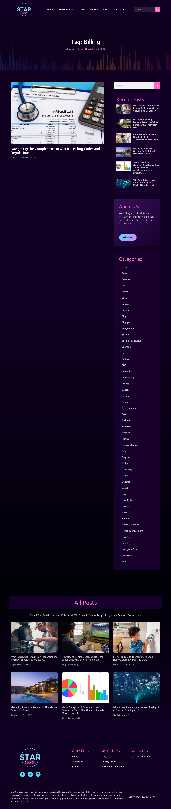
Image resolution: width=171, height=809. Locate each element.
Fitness (125, 438)
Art (123, 285)
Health (125, 506)
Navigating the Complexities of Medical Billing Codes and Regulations (55, 150)
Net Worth (118, 9)
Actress (125, 273)
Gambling (127, 469)
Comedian (127, 371)
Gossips (125, 487)
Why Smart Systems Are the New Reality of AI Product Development (145, 182)
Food (124, 451)
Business (126, 334)
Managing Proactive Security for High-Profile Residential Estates (145, 151)
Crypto (125, 383)
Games (125, 475)
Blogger (126, 322)
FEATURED (127, 426)
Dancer (125, 389)
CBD (124, 365)
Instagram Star (130, 549)
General (126, 481)
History (126, 512)
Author (125, 291)
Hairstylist (127, 500)
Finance (126, 432)
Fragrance (127, 457)
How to (126, 536)
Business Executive (131, 340)
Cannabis (126, 346)
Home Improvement (132, 530)
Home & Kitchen (130, 524)
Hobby (125, 518)
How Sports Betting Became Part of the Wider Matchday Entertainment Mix (145, 123)
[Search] (157, 9)
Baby (124, 297)
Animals (126, 279)
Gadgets (126, 463)
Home (50, 9)
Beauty (125, 310)
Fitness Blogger (130, 444)
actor (124, 267)
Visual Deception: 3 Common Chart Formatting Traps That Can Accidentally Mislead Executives (146, 167)
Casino (125, 359)
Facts (124, 414)
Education (127, 402)
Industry (126, 543)
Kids (124, 561)
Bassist (125, 303)
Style (105, 9)
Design (125, 395)
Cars (124, 352)
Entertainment (66, 9)
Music (81, 9)
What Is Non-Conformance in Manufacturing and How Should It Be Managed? (146, 108)
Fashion (94, 9)
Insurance (127, 555)
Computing (128, 377)
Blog (124, 316)
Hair (124, 493)
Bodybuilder (128, 328)
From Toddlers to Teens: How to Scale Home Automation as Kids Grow (145, 137)
